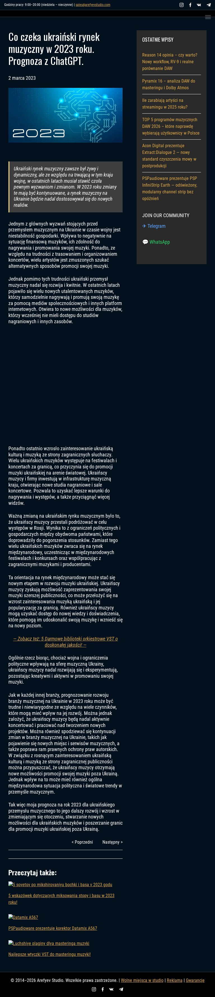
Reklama (175, 980)
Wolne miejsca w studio (142, 980)
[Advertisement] (65, 385)
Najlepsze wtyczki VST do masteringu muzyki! (49, 954)
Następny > (112, 842)
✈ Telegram (154, 226)
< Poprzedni (82, 842)
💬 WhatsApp (156, 242)
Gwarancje (195, 980)
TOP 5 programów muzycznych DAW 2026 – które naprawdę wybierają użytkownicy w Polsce (171, 126)
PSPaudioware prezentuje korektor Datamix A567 (52, 928)
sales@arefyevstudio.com (93, 5)
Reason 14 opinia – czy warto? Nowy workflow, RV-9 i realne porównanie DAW (169, 61)
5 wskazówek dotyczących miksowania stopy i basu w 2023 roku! (61, 899)
